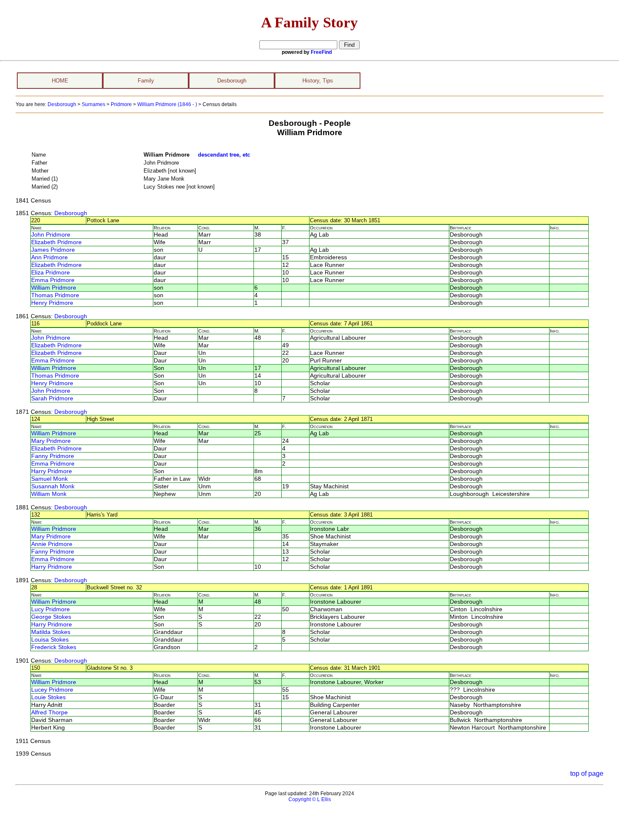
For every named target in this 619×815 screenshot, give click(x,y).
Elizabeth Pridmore (56, 242)
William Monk (49, 494)
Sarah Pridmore (52, 398)
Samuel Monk (49, 479)
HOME (60, 80)
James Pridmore (53, 250)
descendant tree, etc (224, 155)
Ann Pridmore (49, 257)
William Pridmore (53, 288)
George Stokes (51, 617)
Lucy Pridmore (50, 609)
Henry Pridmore (52, 303)
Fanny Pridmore (52, 456)
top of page (586, 773)
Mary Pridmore (51, 441)
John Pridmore (50, 235)
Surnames (93, 104)
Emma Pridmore (53, 280)
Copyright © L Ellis (309, 799)
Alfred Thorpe (49, 712)
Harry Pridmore (51, 471)
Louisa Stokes (50, 640)
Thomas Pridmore (55, 295)
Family (146, 80)
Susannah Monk (53, 486)
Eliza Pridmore (50, 272)
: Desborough (69, 213)
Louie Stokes (48, 697)
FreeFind (321, 52)
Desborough (231, 80)
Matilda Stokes (50, 632)
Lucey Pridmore (52, 690)
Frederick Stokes (53, 647)
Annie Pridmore (51, 544)
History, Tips (317, 80)
